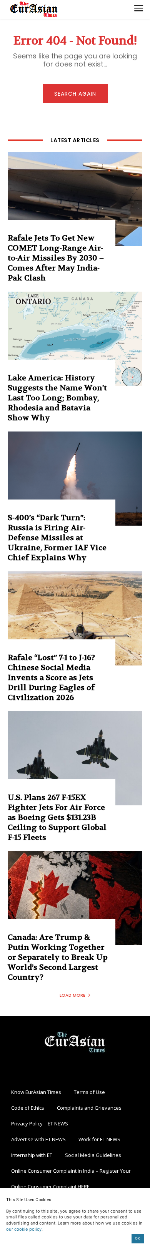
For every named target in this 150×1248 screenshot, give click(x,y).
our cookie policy (24, 1229)
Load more (72, 995)
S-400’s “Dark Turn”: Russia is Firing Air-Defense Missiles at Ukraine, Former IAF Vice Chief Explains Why (57, 538)
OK (137, 1238)
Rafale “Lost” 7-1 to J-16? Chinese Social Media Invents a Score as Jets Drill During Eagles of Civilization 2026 (51, 677)
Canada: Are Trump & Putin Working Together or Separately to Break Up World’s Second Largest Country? (58, 957)
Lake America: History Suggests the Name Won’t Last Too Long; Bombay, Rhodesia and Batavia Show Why (57, 398)
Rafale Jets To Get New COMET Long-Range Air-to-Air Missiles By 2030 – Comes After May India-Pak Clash (56, 258)
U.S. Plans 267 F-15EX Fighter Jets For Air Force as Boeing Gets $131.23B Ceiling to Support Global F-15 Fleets (57, 817)
